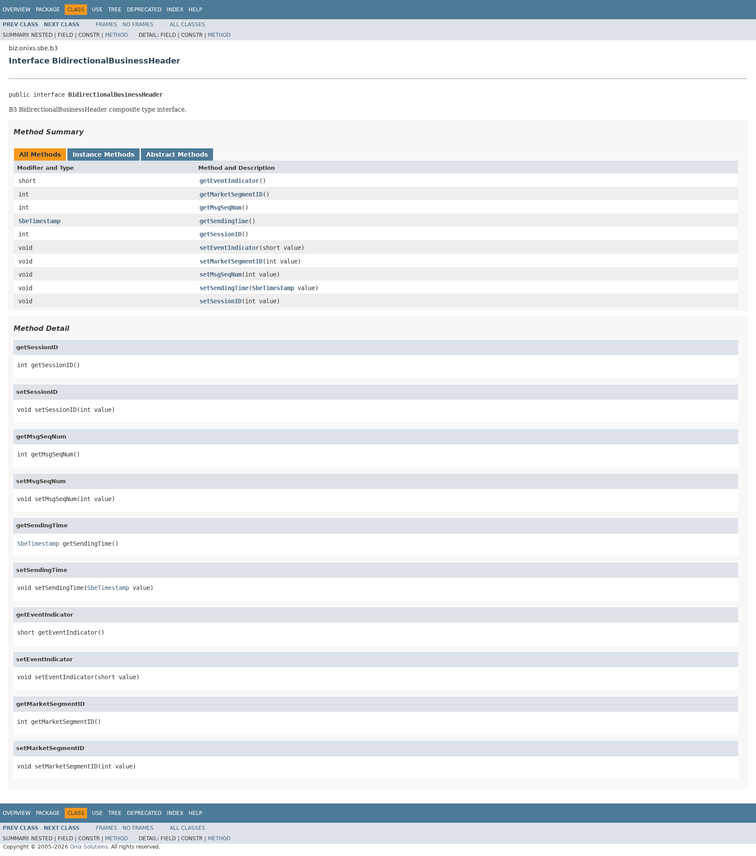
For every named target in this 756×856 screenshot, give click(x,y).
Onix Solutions (89, 847)
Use (97, 10)
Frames (106, 24)
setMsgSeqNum (221, 274)
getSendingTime (224, 221)
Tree (115, 10)
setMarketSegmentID (231, 261)
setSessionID (221, 301)
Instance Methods (103, 154)
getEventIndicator (229, 180)
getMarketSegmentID (231, 194)
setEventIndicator (229, 247)
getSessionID (221, 234)
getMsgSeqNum (221, 207)
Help (195, 10)
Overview (17, 10)
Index (175, 10)
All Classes (187, 24)
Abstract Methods (177, 154)
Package (48, 10)
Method (116, 35)
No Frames (138, 24)
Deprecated (144, 10)
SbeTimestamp (39, 221)
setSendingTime (224, 287)
